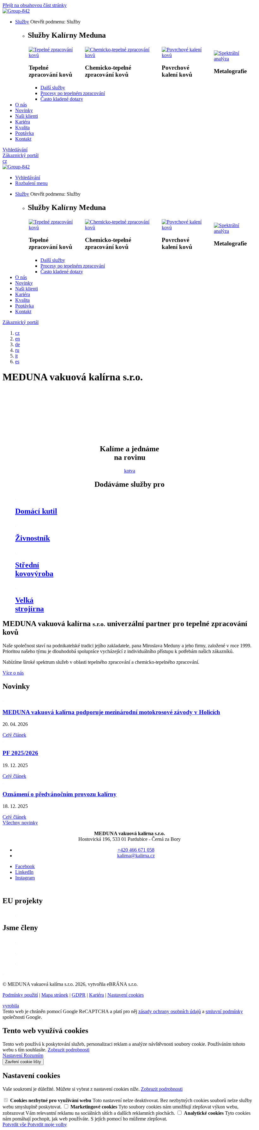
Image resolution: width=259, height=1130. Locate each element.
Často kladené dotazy (61, 99)
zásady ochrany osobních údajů (169, 1011)
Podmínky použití (20, 995)
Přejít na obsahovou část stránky (35, 5)
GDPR (79, 995)
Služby (22, 21)
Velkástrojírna (29, 604)
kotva (129, 470)
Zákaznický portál (21, 155)
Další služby (52, 87)
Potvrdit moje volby (47, 1124)
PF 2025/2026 (20, 753)
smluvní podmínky (224, 1011)
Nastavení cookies (125, 995)
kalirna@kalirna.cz (136, 855)
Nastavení (13, 1055)
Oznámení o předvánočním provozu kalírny (60, 794)
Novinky (24, 110)
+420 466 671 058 (135, 850)
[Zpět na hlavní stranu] (16, 11)
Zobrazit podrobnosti (68, 1049)
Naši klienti (26, 116)
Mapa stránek (54, 995)
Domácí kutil (36, 511)
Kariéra (22, 121)
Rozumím (33, 1055)
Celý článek (14, 735)
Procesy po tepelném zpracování (72, 93)
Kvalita (22, 127)
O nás (21, 104)
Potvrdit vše (15, 1124)
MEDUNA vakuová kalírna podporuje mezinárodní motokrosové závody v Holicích (111, 712)
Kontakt (23, 139)
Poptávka (24, 133)
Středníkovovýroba (34, 569)
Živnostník (32, 538)
